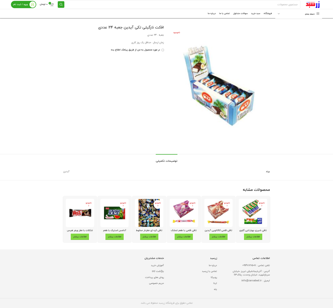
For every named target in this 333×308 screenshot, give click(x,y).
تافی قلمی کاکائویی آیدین (218, 230)
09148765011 (249, 265)
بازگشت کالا (158, 271)
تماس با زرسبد (209, 271)
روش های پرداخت (154, 277)
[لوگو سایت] (313, 4)
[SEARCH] (61, 4)
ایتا (215, 283)
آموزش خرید (157, 265)
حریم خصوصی (156, 283)
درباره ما (213, 265)
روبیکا (214, 277)
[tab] (166, 159)
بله (215, 289)
